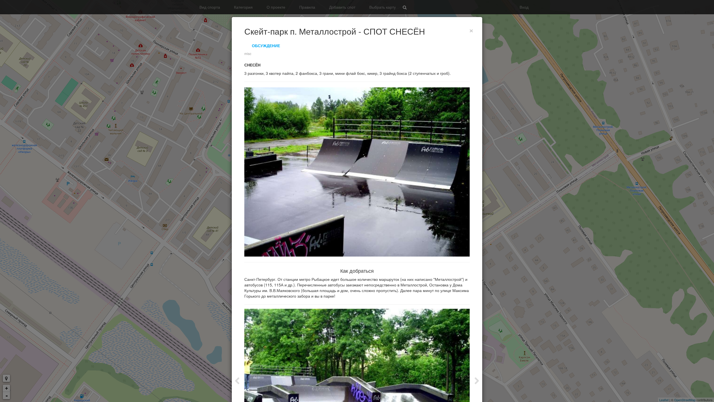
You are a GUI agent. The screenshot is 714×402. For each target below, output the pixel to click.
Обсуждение (266, 45)
